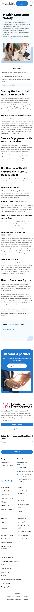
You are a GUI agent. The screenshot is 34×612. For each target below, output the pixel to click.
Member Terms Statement (6, 547)
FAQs (2, 531)
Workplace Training (7, 535)
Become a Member (22, 3)
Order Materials (6, 583)
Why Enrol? (21, 522)
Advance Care (5, 505)
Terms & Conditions (7, 539)
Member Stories (23, 497)
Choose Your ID (22, 539)
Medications (5, 513)
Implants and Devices (7, 509)
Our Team (21, 500)
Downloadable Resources (5, 527)
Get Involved (21, 508)
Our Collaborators (23, 504)
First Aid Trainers (6, 568)
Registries (4, 576)
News (2, 522)
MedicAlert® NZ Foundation (22, 492)
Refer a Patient (5, 572)
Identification (5, 495)
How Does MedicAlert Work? (24, 527)
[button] (31, 4)
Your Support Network (24, 531)
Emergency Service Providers (10, 561)
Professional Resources (8, 565)
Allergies (3, 502)
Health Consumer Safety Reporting (11, 579)
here (23, 273)
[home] (8, 3)
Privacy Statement (6, 542)
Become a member (17, 424)
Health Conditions (6, 491)
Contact (20, 511)
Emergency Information (8, 587)
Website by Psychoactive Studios (17, 599)
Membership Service (24, 535)
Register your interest (17, 366)
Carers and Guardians (7, 498)
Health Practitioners (7, 558)
